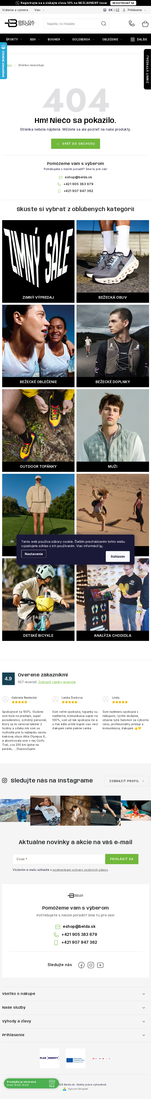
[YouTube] (100, 965)
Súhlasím (118, 556)
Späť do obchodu (78, 143)
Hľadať (103, 24)
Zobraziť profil (124, 781)
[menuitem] (14, 39)
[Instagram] (91, 965)
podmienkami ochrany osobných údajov (80, 869)
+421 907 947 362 (78, 191)
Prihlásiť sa (122, 859)
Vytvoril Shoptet (78, 1088)
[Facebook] (81, 965)
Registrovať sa (123, 3)
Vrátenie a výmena (15, 10)
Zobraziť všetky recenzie (57, 682)
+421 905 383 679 (132, 24)
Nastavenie (34, 554)
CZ (118, 10)
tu (100, 546)
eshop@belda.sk (78, 177)
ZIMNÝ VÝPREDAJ (147, 69)
